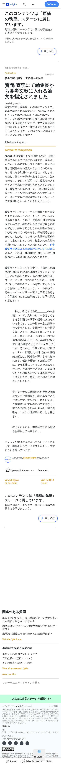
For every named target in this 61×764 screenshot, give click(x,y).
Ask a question (9, 674)
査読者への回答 (34, 78)
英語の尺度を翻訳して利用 (17, 662)
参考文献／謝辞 (13, 78)
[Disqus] (30, 569)
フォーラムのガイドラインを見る (21, 682)
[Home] (11, 4)
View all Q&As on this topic (12, 482)
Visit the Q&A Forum (12, 639)
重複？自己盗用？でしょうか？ (19, 654)
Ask (33, 4)
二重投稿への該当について (17, 658)
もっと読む (53, 706)
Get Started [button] (51, 4)
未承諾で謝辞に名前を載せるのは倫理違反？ (27, 633)
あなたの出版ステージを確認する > (31, 698)
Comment (43, 470)
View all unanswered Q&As (15, 668)
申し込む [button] (49, 51)
